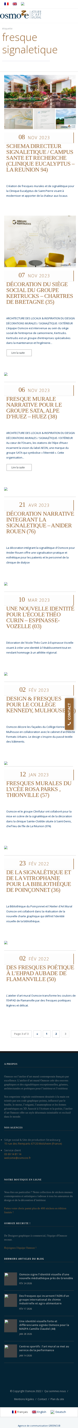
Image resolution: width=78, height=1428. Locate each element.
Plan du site (57, 1399)
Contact (42, 1399)
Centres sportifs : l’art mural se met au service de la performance (44, 1348)
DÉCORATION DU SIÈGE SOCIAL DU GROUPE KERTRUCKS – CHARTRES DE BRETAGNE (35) (39, 293)
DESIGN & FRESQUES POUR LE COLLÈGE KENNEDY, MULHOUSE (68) (41, 704)
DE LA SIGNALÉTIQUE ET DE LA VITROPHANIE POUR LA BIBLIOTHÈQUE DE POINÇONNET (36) (38, 881)
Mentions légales (24, 1399)
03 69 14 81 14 (12, 1154)
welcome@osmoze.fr (17, 1158)
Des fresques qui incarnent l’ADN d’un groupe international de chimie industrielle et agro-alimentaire (44, 1299)
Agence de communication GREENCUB (39, 1425)
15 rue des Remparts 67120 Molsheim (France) (33, 1143)
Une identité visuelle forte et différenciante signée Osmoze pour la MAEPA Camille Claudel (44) (44, 1325)
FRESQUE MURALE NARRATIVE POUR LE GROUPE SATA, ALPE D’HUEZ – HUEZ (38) (34, 408)
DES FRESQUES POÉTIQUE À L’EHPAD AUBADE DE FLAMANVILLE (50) (40, 973)
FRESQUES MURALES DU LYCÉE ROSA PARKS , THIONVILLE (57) (38, 789)
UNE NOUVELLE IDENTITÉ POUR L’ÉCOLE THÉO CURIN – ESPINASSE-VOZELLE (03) (40, 617)
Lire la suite (18, 353)
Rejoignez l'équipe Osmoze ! (20, 1247)
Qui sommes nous (55, 1391)
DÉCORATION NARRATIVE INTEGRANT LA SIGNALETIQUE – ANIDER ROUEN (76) (40, 522)
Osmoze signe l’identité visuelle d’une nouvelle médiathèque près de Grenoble (46, 1276)
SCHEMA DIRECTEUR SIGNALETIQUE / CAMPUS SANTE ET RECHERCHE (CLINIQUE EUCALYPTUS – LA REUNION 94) (40, 158)
